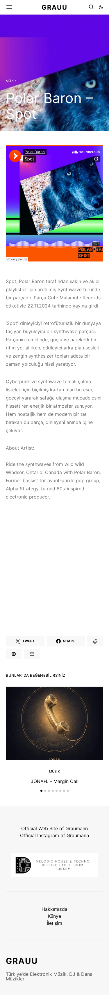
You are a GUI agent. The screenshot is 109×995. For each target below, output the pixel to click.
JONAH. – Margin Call (54, 781)
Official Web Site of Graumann (54, 828)
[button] (101, 7)
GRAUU (54, 7)
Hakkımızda (54, 909)
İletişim (54, 923)
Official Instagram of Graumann (54, 835)
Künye (54, 916)
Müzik (11, 81)
